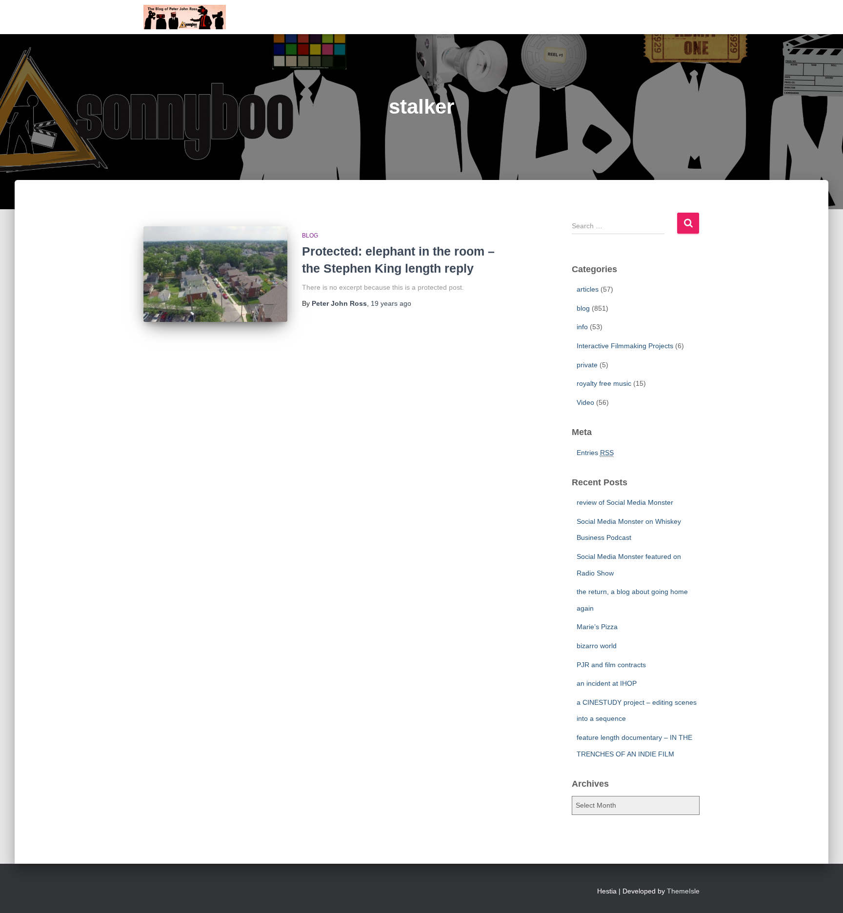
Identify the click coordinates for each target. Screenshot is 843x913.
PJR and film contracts (611, 665)
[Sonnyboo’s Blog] (184, 17)
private (587, 365)
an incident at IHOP (607, 683)
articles (588, 289)
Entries (595, 452)
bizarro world (597, 646)
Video (585, 402)
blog (310, 235)
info (582, 327)
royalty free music (604, 383)
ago (391, 303)
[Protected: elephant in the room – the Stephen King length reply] (215, 274)
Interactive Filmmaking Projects (625, 346)
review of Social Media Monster (625, 502)
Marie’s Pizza (597, 627)
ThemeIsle (683, 891)
